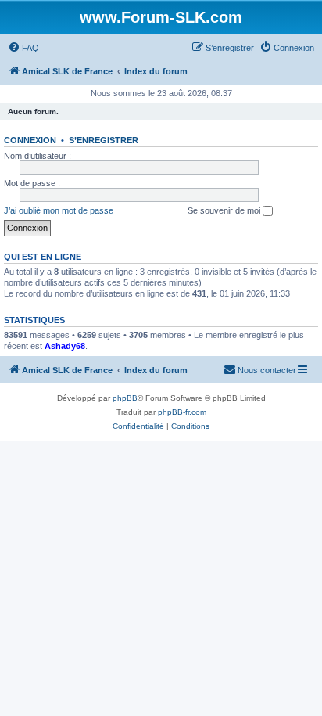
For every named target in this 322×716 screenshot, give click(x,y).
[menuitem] (23, 47)
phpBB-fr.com (182, 412)
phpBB (125, 398)
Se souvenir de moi (225, 210)
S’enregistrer (103, 140)
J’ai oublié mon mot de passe (58, 210)
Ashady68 (65, 346)
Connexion (30, 140)
